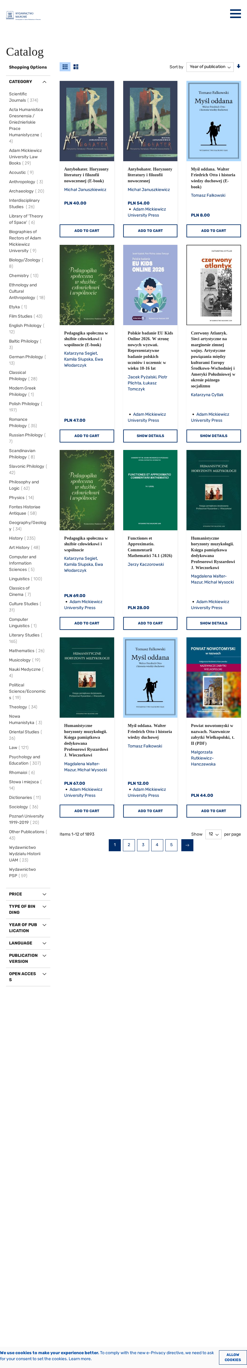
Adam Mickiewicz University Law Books (25, 157)
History (23, 538)
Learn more (80, 1358)
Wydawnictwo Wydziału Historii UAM (24, 854)
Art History (25, 547)
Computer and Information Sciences (22, 563)
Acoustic (22, 172)
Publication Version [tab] (23, 958)
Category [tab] (20, 81)
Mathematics (27, 650)
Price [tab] (15, 894)
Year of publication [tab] (23, 927)
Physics (22, 497)
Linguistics (26, 578)
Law (19, 747)
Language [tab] (20, 943)
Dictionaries (26, 797)
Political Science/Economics (27, 691)
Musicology (25, 660)
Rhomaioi (23, 772)
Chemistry (24, 275)
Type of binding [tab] (22, 909)
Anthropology (27, 181)
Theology (24, 707)
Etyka (19, 307)
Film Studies (26, 316)
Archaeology (27, 191)
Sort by (176, 66)
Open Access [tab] (22, 976)
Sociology (24, 806)
